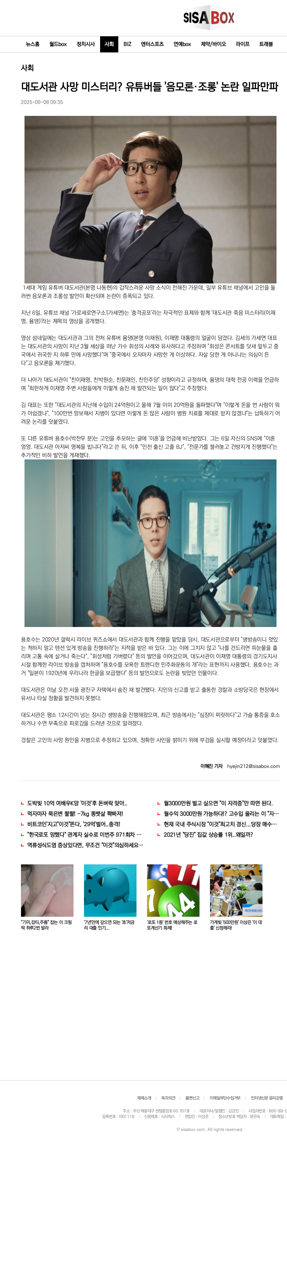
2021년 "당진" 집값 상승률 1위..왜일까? (208, 835)
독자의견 (168, 1098)
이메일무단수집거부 (225, 1098)
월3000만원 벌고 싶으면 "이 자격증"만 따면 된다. (218, 803)
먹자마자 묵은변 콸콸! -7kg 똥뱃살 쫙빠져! (75, 814)
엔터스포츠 (152, 44)
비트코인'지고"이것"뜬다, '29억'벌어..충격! (73, 824)
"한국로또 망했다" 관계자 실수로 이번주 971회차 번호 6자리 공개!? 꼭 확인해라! (85, 835)
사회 (109, 44)
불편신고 (192, 1098)
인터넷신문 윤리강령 (267, 1098)
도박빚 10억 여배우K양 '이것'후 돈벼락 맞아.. (77, 803)
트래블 (266, 44)
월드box (58, 44)
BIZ (127, 44)
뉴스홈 (33, 44)
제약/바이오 (213, 44)
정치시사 (86, 44)
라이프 (243, 44)
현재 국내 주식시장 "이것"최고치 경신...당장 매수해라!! (222, 824)
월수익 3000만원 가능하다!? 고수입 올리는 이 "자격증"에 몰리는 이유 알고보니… (222, 814)
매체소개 (144, 1098)
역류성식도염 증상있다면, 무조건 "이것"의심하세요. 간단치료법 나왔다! (85, 845)
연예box (182, 44)
